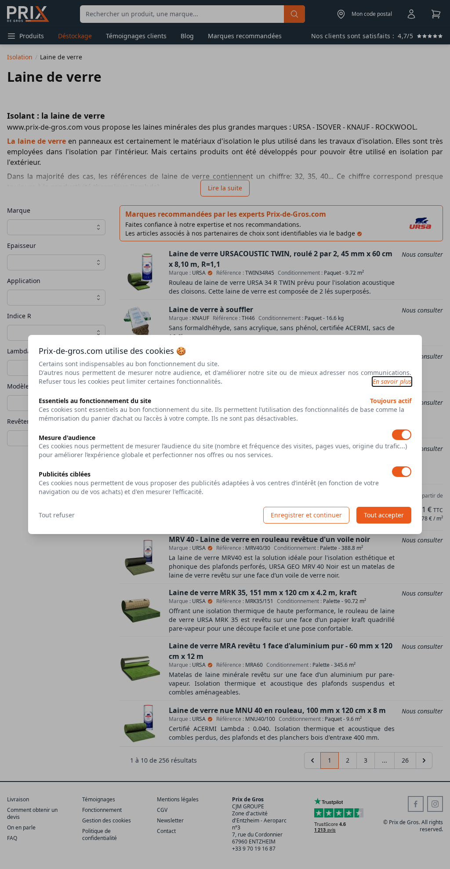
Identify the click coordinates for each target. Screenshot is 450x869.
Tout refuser (57, 515)
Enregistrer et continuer (306, 515)
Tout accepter (384, 515)
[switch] (401, 434)
